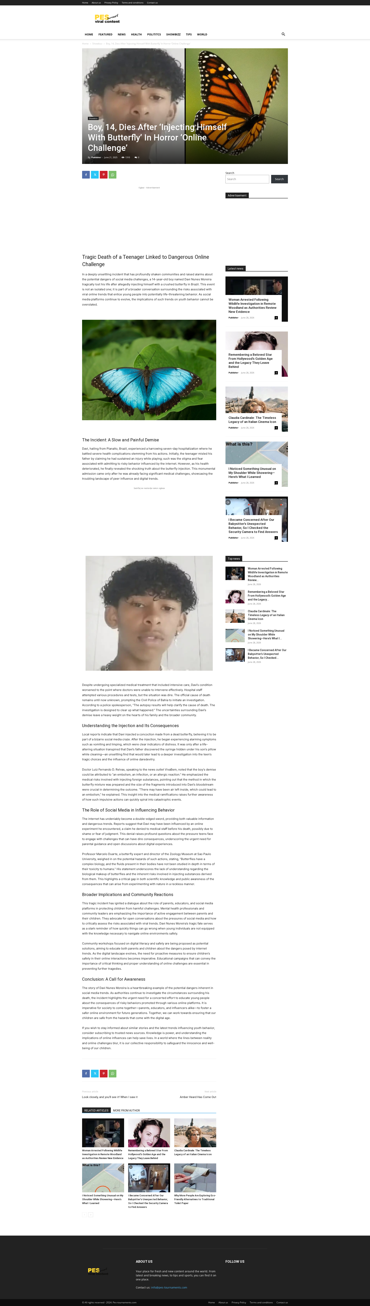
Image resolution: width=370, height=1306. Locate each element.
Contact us (152, 2)
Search (229, 173)
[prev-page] (84, 1214)
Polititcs (154, 34)
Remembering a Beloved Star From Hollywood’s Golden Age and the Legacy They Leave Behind (148, 1154)
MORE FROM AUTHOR (126, 1110)
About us (96, 2)
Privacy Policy (111, 2)
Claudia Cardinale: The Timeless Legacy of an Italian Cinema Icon (252, 420)
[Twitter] (95, 175)
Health (136, 34)
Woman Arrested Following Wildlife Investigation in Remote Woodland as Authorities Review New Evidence (102, 1154)
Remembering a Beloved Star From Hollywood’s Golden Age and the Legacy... (267, 595)
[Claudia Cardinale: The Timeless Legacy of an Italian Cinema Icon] (195, 1132)
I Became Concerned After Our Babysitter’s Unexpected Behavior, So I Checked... (267, 654)
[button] (283, 35)
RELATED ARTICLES (96, 1110)
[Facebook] (86, 175)
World (202, 34)
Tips (189, 34)
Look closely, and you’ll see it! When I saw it (110, 1097)
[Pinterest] (104, 175)
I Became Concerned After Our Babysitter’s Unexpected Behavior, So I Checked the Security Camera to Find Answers (253, 526)
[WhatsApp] (112, 175)
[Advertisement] (149, 217)
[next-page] (90, 1214)
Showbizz (173, 34)
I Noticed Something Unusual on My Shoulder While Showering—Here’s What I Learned (102, 1199)
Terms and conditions (132, 2)
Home (85, 2)
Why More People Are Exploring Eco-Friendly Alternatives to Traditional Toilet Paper (195, 1199)
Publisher (96, 157)
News (122, 34)
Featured (105, 34)
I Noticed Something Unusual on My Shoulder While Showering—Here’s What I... (266, 634)
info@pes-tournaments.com (169, 1287)
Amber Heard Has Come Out (198, 1097)
